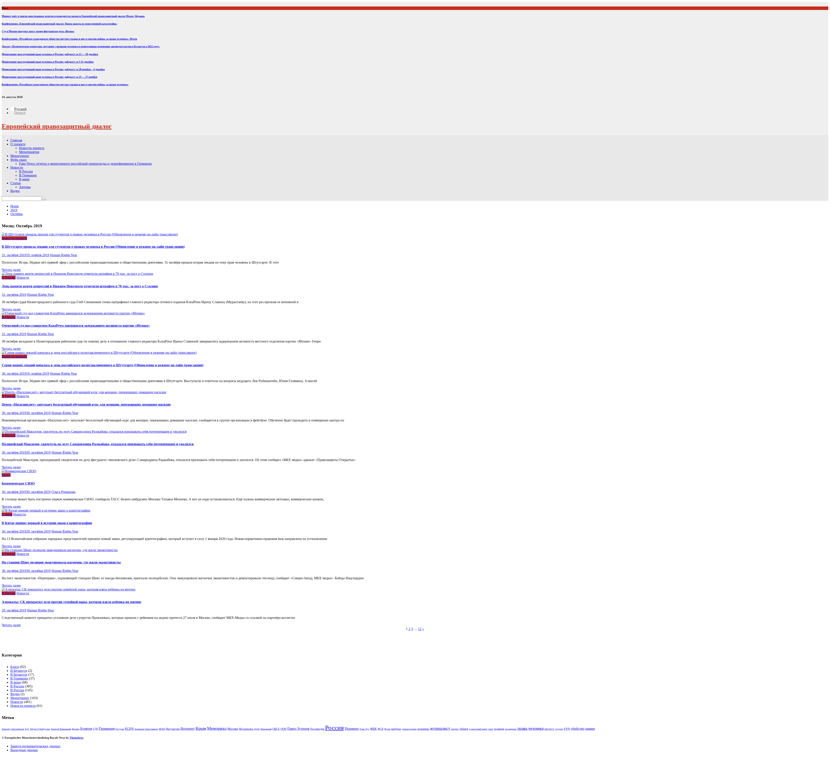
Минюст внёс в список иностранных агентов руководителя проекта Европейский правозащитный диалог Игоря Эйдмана (73, 16)
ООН (283, 728)
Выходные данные (24, 750)
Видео (15, 191)
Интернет (187, 729)
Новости (16, 167)
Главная (16, 140)
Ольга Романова (63, 492)
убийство (577, 729)
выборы (396, 728)
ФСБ (380, 728)
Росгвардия (317, 728)
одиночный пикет (478, 729)
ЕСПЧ (129, 728)
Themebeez (76, 737)
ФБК (373, 728)
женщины (423, 728)
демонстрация (409, 729)
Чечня (387, 729)
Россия (334, 727)
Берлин (75, 729)
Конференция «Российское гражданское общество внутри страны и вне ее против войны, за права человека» (65, 84)
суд (567, 728)
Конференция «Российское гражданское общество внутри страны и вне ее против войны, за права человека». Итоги (69, 38)
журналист (440, 728)
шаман (590, 729)
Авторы (25, 187)
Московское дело (249, 728)
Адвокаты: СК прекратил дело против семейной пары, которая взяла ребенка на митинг (71, 602)
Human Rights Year (63, 255)
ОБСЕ (276, 728)
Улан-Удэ (364, 729)
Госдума (119, 729)
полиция (499, 728)
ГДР (95, 728)
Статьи (15, 183)
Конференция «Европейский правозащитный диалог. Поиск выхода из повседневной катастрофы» (59, 23)
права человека (530, 728)
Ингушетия (173, 728)
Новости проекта (31, 148)
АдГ (27, 729)
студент (559, 729)
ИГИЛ (162, 729)
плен (490, 729)
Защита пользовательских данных (35, 746)
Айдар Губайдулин (40, 729)
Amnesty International (13, 729)
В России (26, 171)
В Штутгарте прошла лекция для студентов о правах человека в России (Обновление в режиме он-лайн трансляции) (93, 246)
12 (419, 629)
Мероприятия (29, 152)
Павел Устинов (298, 729)
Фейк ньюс (18, 160)
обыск (464, 728)
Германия (107, 728)
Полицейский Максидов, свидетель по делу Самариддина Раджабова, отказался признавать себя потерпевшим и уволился (98, 444)
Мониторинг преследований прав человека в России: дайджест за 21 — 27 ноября (49, 76)
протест (549, 728)
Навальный (266, 729)
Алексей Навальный (61, 729)
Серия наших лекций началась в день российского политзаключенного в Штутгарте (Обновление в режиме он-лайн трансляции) (102, 365)
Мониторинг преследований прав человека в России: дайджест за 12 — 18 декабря (50, 54)
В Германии (28, 175)
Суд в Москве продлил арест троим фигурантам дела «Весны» (38, 31)
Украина (352, 728)
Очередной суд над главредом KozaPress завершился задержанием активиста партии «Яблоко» (76, 325)
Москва (232, 728)
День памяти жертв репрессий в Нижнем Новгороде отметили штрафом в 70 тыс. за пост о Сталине (80, 286)
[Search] (44, 199)
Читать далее (11, 270)
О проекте (18, 144)
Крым (201, 728)
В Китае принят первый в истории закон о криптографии (47, 523)
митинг (455, 729)
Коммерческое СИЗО (18, 483)
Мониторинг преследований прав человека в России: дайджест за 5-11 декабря (48, 61)
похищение (511, 729)
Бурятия (86, 729)
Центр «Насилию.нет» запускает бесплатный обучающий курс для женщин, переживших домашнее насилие (86, 404)
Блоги (6, 475)
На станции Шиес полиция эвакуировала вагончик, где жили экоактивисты (61, 562)
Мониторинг (19, 156)
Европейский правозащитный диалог (57, 126)
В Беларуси (18, 670)
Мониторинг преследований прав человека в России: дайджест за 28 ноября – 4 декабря (53, 69)
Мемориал (217, 728)
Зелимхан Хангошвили (146, 729)
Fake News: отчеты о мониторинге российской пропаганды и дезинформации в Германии (85, 163)
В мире (24, 179)
